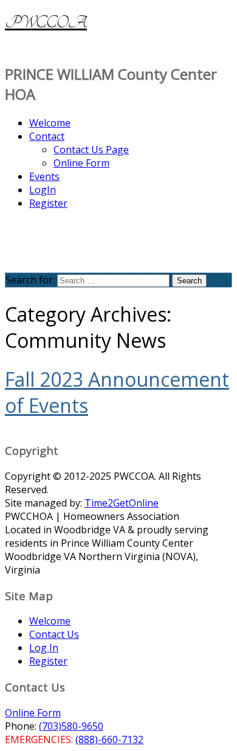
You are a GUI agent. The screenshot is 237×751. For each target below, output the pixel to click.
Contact (46, 136)
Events (44, 176)
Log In (43, 647)
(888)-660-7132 (109, 739)
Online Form (81, 163)
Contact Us (54, 634)
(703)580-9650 (71, 726)
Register (48, 203)
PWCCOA (46, 22)
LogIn (42, 189)
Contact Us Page (91, 149)
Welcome (49, 123)
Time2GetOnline (121, 503)
